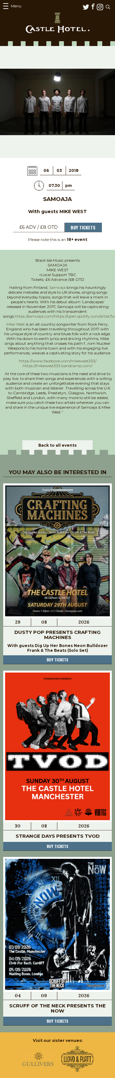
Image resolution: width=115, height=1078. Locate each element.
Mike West (15, 324)
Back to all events (57, 445)
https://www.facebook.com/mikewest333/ (57, 360)
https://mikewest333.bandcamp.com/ (57, 365)
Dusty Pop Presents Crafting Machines (57, 634)
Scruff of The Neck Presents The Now (57, 1008)
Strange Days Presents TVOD (58, 836)
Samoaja (57, 287)
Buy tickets (57, 659)
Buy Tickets (83, 227)
